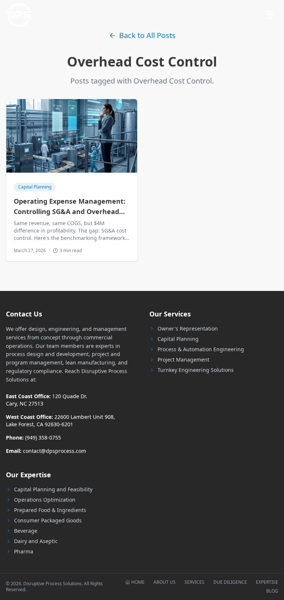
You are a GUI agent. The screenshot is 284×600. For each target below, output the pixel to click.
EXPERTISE (267, 582)
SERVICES (194, 582)
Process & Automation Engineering (201, 349)
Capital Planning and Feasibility (53, 489)
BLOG (272, 591)
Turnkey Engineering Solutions (196, 369)
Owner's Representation (188, 328)
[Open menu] (270, 15)
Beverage (25, 530)
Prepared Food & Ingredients (50, 509)
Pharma (23, 551)
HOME (138, 582)
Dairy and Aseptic (36, 541)
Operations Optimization (44, 499)
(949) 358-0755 (43, 437)
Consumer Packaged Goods (48, 520)
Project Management (183, 359)
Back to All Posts (147, 35)
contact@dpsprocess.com (54, 450)
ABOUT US (164, 582)
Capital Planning (178, 338)
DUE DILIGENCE (230, 582)
